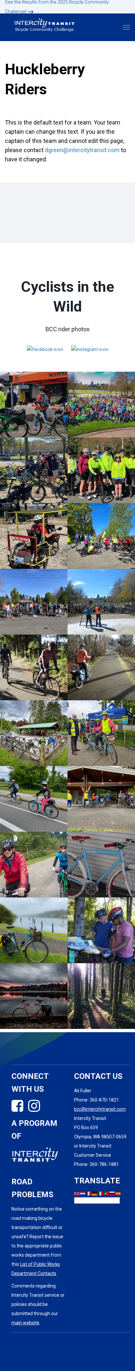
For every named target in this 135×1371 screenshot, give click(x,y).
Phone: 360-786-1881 (96, 1164)
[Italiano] (101, 1193)
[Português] (106, 1193)
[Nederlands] (83, 1193)
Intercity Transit (90, 1118)
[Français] (89, 1193)
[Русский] (112, 1193)
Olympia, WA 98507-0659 (100, 1136)
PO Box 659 (86, 1127)
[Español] (118, 1193)
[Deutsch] (95, 1193)
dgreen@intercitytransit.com (83, 150)
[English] (77, 1193)
